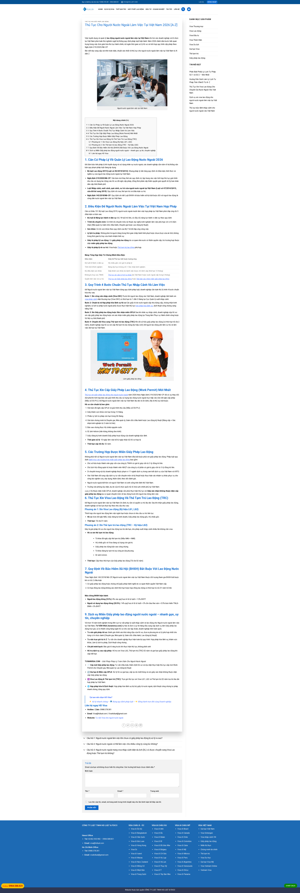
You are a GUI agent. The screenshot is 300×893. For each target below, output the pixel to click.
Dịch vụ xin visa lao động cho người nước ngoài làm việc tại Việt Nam (203, 100)
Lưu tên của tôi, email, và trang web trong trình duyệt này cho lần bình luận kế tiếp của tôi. (125, 802)
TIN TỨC (169, 9)
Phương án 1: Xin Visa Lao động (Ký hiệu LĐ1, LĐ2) (110, 142)
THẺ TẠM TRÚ (121, 9)
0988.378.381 (93, 851)
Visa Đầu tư (194, 35)
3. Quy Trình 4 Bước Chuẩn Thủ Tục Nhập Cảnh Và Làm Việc (110, 131)
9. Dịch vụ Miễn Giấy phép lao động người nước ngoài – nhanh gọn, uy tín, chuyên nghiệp (121, 150)
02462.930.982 (94, 839)
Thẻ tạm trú (194, 53)
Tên (87, 791)
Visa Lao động (195, 31)
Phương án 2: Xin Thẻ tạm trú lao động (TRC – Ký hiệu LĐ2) (113, 145)
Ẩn (127, 120)
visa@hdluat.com (97, 843)
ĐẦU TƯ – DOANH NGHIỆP (155, 9)
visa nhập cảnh (91, 299)
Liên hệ (201, 2)
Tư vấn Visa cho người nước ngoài (109, 718)
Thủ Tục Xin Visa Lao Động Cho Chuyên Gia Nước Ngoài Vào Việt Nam (202, 90)
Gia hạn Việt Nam (207, 829)
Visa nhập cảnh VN (208, 837)
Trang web (154, 791)
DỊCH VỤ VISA (109, 9)
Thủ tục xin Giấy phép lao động (120, 279)
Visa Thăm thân (195, 40)
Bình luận (89, 771)
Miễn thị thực (206, 845)
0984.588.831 (108, 839)
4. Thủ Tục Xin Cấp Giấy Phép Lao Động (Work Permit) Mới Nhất (111, 133)
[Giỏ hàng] (189, 9)
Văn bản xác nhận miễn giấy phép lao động (153, 279)
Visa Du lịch (194, 44)
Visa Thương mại (196, 26)
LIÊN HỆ (177, 9)
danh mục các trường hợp (99, 460)
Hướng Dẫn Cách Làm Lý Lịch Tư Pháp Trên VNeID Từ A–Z (202, 80)
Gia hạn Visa (194, 49)
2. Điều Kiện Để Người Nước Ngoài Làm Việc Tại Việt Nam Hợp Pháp (113, 128)
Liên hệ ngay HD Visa (98, 153)
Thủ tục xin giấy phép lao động (97, 21)
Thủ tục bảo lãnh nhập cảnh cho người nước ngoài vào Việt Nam (202, 109)
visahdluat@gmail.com (99, 855)
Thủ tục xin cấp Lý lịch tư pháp (119, 275)
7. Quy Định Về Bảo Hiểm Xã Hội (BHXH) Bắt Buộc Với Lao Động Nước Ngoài (117, 148)
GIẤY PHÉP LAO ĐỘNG (136, 9)
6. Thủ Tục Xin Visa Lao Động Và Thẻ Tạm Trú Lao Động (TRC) (111, 139)
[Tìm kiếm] (183, 9)
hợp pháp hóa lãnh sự (144, 306)
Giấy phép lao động (197, 58)
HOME (100, 9)
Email (120, 791)
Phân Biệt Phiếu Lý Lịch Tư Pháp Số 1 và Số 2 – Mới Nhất (202, 73)
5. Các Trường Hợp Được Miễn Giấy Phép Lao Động (107, 136)
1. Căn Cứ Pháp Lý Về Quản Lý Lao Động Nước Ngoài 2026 (110, 125)
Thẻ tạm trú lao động (126, 247)
